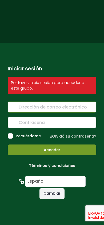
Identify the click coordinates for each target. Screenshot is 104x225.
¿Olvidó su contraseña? (73, 136)
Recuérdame (28, 136)
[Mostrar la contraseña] (91, 122)
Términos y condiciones (52, 165)
